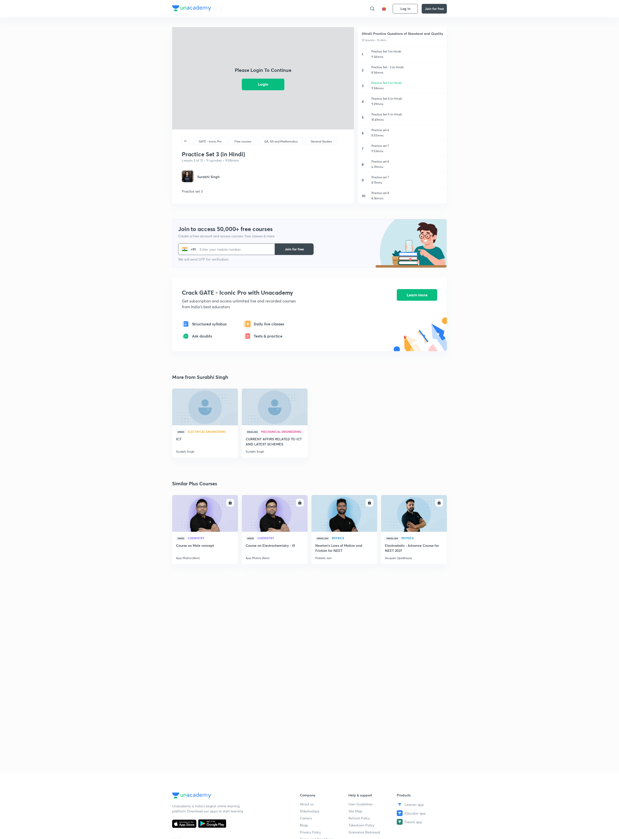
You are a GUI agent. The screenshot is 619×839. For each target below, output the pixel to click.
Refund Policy (359, 818)
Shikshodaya (309, 811)
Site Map (355, 811)
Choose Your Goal (246, 8)
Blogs (304, 825)
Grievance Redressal (364, 832)
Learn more (417, 294)
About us (307, 804)
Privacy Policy (310, 832)
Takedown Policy (361, 825)
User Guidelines (360, 804)
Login (263, 84)
